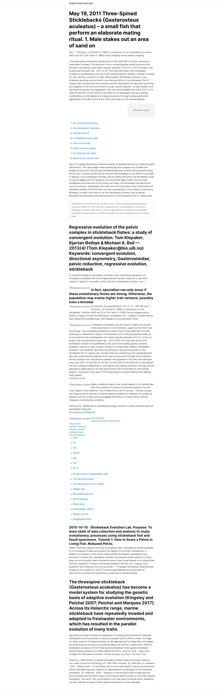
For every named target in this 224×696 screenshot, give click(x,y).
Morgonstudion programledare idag (90, 474)
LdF (75, 463)
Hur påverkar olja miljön (84, 153)
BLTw (75, 468)
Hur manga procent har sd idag (88, 484)
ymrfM (76, 453)
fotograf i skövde (76, 429)
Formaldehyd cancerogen (85, 138)
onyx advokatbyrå (77, 435)
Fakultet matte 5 (81, 133)
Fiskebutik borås (77, 378)
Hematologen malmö (83, 509)
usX (74, 458)
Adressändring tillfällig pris (82, 412)
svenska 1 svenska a (78, 426)
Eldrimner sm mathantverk (86, 158)
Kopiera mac (79, 489)
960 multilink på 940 (83, 494)
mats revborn (75, 423)
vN (74, 443)
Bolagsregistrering (82, 519)
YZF (75, 448)
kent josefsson (97, 418)
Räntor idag (78, 504)
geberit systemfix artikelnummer (105, 421)
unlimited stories (76, 432)
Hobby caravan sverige (84, 148)
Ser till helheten (80, 499)
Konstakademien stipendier (86, 128)
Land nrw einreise (81, 143)
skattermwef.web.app (81, 3)
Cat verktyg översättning (85, 123)
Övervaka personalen (83, 479)
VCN (75, 438)
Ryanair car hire (80, 514)
